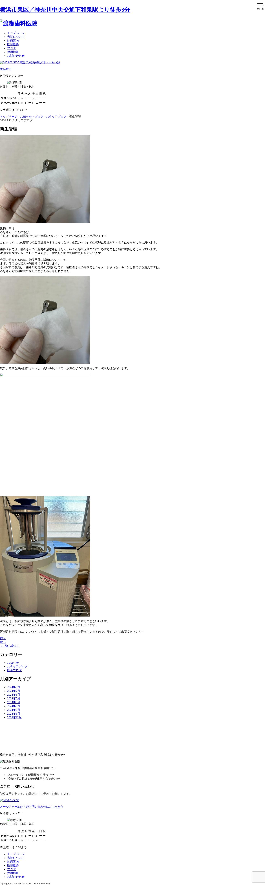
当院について (16, 36)
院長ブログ (14, 670)
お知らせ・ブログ (31, 116)
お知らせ (13, 662)
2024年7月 (13, 690)
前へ (3, 638)
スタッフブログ (56, 116)
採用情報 (13, 51)
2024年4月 (13, 702)
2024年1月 (13, 713)
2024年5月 (13, 698)
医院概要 (13, 44)
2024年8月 (13, 687)
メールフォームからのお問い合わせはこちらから (31, 806)
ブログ (11, 48)
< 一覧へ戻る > (9, 645)
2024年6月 (13, 694)
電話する (6, 69)
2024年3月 (13, 706)
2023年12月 (14, 717)
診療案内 (13, 40)
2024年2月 (13, 709)
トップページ (16, 32)
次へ (3, 642)
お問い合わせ (16, 55)
